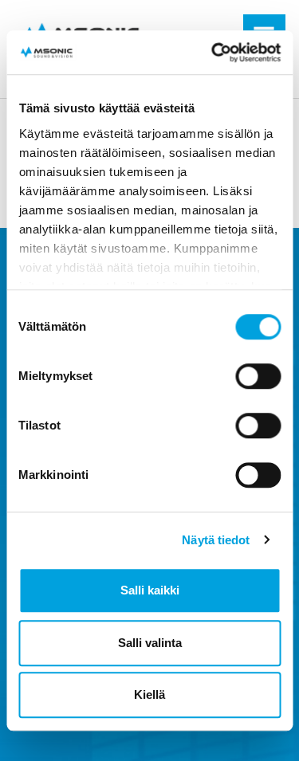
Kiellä (149, 694)
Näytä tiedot (216, 540)
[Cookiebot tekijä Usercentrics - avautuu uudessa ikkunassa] (213, 52)
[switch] (258, 376)
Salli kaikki (149, 590)
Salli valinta (150, 642)
